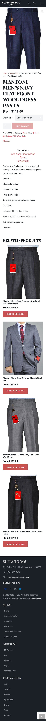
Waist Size (8, 118)
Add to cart (23, 126)
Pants (17, 73)
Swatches (8, 621)
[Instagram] (15, 588)
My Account (8, 650)
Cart (6, 655)
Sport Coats (8, 700)
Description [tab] (23, 150)
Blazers (7, 695)
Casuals (7, 715)
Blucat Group (36, 598)
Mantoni (6, 141)
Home (5, 73)
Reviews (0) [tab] (23, 160)
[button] (29, 3)
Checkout (8, 660)
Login (6, 666)
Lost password (10, 671)
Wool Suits (21, 136)
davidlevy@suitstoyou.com (18, 577)
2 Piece (36, 133)
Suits (6, 684)
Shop (12, 73)
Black (5, 136)
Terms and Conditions (12, 632)
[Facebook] (5, 588)
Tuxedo (7, 689)
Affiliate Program (11, 637)
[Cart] (34, 3)
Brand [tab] (23, 157)
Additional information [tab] (23, 154)
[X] (10, 588)
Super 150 (12, 136)
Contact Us (8, 626)
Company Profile (10, 616)
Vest (6, 710)
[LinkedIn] (20, 588)
